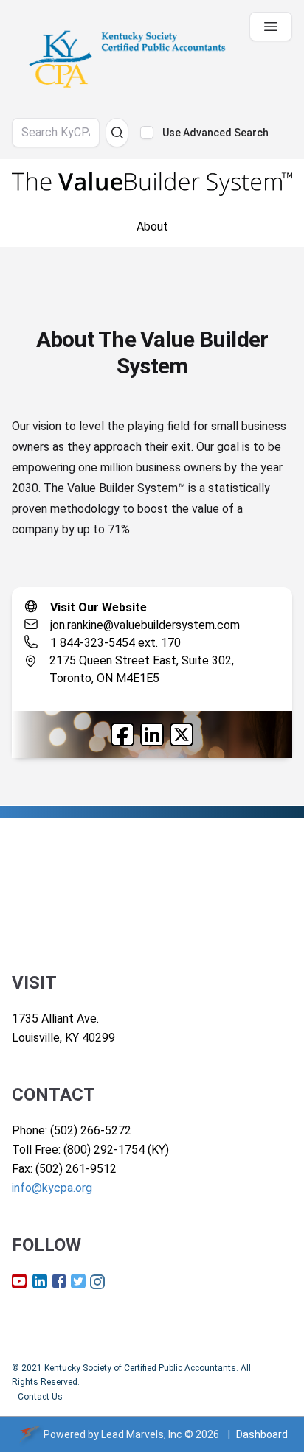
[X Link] (181, 734)
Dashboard (262, 1434)
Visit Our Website (98, 607)
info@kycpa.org (52, 1188)
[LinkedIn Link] (152, 734)
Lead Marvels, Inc (141, 1434)
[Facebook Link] (122, 734)
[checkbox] (146, 132)
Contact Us (40, 1397)
